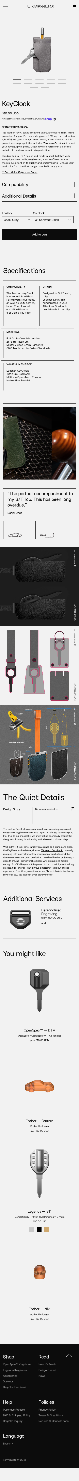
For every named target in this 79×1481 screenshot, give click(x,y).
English (7, 1443)
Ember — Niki (39, 1309)
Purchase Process (14, 1409)
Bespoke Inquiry (12, 1421)
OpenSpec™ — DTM (40, 1030)
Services (8, 1381)
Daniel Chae (14, 512)
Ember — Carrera (39, 1121)
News (41, 1375)
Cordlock (39, 213)
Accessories (10, 1375)
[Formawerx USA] (39, 6)
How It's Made (47, 1364)
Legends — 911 (39, 1211)
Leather (7, 213)
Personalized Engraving (51, 912)
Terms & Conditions (50, 1415)
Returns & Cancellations (53, 1421)
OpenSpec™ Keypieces (17, 1364)
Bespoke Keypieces (14, 1387)
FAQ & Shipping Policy (16, 1415)
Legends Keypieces (15, 1370)
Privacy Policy (47, 1409)
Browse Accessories (46, 809)
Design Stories (47, 1370)
